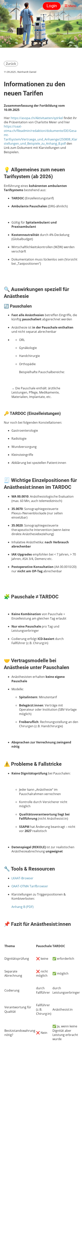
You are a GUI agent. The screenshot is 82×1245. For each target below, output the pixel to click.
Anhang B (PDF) (22, 907)
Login (52, 5)
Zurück (11, 64)
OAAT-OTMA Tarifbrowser (29, 886)
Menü (72, 6)
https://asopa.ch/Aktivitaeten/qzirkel (37, 118)
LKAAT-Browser (22, 878)
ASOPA (11, 5)
